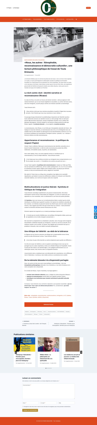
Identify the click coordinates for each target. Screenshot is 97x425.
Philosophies (41, 59)
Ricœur (36, 314)
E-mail (43, 403)
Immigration (33, 311)
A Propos (9, 7)
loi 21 (45, 311)
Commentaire (27, 385)
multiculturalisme (52, 311)
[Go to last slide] (16, 352)
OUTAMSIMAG (60, 311)
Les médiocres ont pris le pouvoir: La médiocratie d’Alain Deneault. (72, 356)
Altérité (27, 311)
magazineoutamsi (30, 75)
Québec (68, 311)
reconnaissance (28, 314)
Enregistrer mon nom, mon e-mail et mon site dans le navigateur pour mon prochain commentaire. (47, 406)
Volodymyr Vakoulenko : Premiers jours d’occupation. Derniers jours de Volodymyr (63, 323)
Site (60, 403)
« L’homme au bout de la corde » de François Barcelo (34, 323)
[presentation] (24, 344)
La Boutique (16, 7)
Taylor (40, 314)
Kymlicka (40, 311)
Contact (88, 7)
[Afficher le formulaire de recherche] (76, 19)
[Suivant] (81, 352)
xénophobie (47, 314)
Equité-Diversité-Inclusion (30, 59)
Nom (24, 403)
